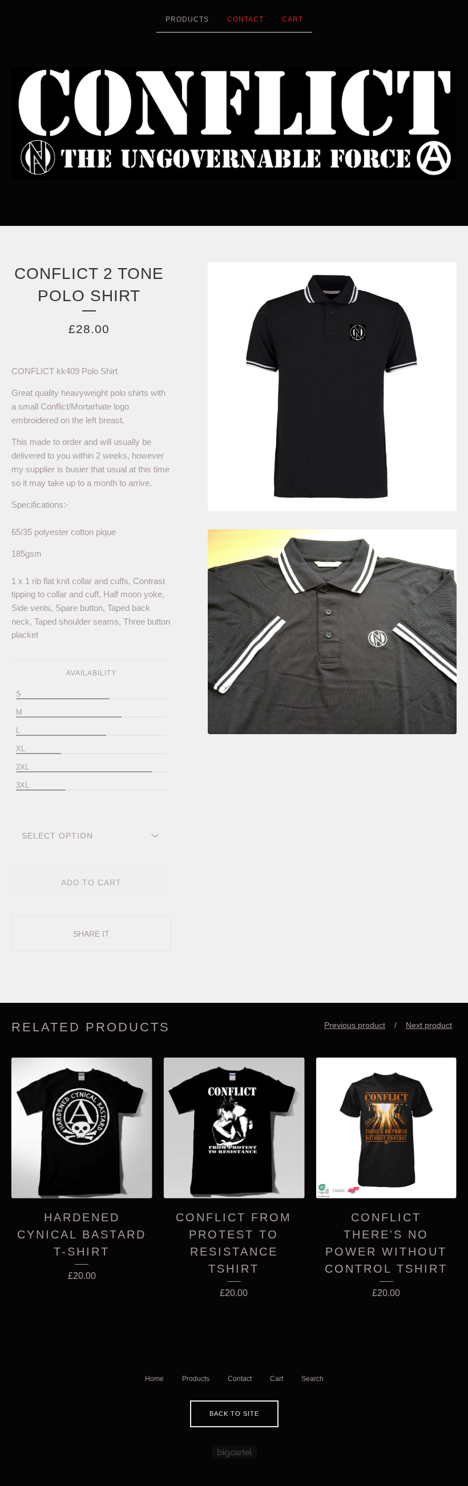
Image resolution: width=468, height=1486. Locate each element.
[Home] (234, 123)
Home (154, 1379)
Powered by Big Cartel (234, 1452)
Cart (292, 19)
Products (187, 19)
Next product (429, 1025)
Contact (245, 19)
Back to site (234, 1413)
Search (312, 1379)
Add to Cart (91, 882)
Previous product (354, 1025)
